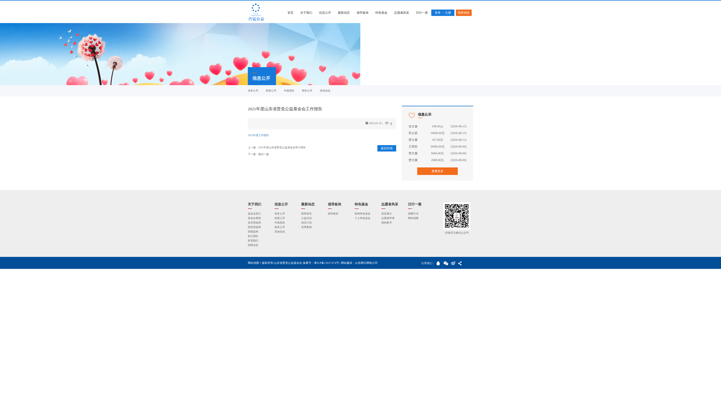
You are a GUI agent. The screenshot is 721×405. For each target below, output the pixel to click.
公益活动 (306, 218)
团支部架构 (254, 227)
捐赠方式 (413, 213)
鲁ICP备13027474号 (326, 262)
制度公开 (271, 90)
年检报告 (289, 90)
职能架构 (253, 231)
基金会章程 (254, 218)
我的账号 (386, 222)
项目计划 (306, 222)
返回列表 (387, 148)
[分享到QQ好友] (439, 264)
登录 (438, 12)
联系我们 (253, 240)
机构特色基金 (362, 213)
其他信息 (325, 90)
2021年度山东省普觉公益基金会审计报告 (282, 147)
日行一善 (422, 12)
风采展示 (386, 213)
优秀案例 (306, 227)
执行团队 (253, 236)
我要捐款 (464, 12)
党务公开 (253, 90)
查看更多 (437, 171)
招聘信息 (253, 245)
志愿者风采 (401, 12)
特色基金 (381, 12)
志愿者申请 (387, 218)
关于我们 (306, 12)
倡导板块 (363, 12)
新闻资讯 (306, 213)
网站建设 (346, 262)
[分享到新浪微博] (454, 264)
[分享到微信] (446, 264)
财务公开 (307, 90)
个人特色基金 (362, 218)
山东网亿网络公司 (366, 262)
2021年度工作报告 (258, 135)
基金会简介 (254, 213)
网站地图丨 (255, 262)
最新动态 (344, 12)
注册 (448, 12)
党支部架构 (254, 222)
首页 (290, 12)
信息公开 (325, 12)
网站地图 (413, 218)
